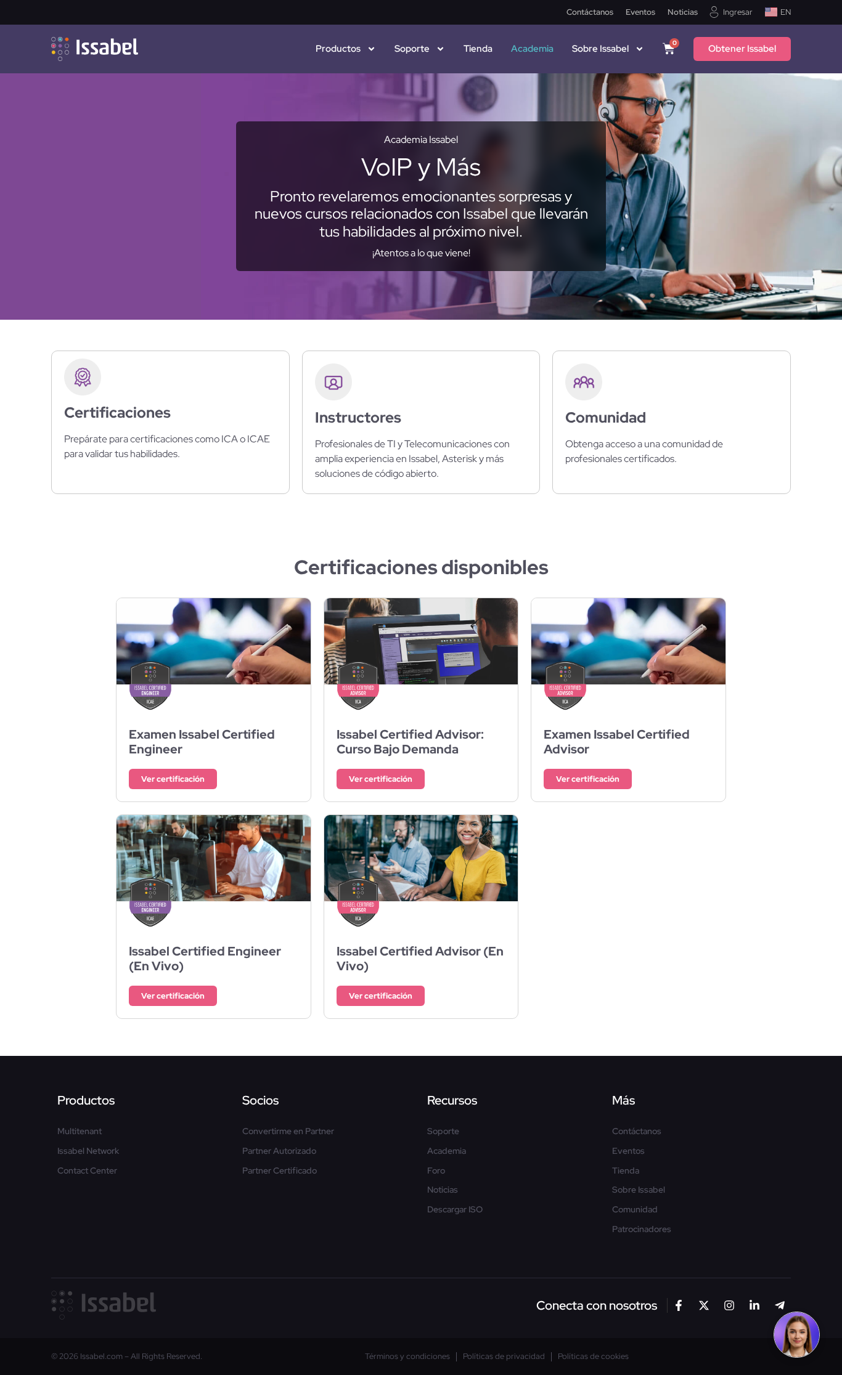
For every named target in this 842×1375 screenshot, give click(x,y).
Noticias (683, 12)
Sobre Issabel (638, 1190)
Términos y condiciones (407, 1356)
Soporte (412, 48)
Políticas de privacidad (504, 1356)
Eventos (640, 12)
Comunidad (635, 1209)
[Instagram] (729, 1305)
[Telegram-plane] (780, 1305)
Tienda (478, 48)
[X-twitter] (704, 1305)
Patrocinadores (641, 1229)
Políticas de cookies (593, 1356)
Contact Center (87, 1171)
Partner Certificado (279, 1171)
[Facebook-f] (679, 1305)
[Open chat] (797, 1335)
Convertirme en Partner (288, 1131)
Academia (532, 48)
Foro (436, 1171)
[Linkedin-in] (754, 1305)
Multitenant (79, 1131)
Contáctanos (589, 12)
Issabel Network (88, 1151)
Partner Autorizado (279, 1151)
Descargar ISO (455, 1209)
